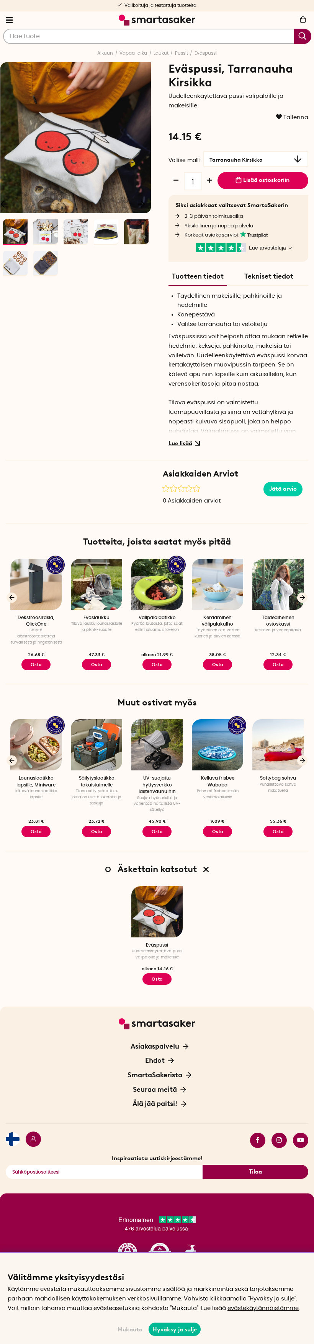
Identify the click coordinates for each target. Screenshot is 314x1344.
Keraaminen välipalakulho (217, 620)
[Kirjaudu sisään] (30, 1140)
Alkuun (105, 53)
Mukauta (130, 1329)
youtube (297, 1140)
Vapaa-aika (133, 53)
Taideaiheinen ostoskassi (278, 620)
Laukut (161, 53)
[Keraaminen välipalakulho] (217, 584)
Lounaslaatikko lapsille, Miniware (36, 781)
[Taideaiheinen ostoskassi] (278, 584)
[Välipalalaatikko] (157, 584)
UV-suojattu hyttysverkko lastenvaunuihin (157, 785)
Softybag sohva (278, 778)
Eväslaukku (96, 617)
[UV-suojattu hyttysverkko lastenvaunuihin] (157, 744)
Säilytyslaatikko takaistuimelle (96, 781)
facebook (254, 1140)
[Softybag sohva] (278, 744)
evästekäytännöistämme (263, 1308)
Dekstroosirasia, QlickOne (36, 620)
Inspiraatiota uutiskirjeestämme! (157, 1158)
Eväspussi (206, 53)
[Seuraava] (141, 203)
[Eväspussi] (157, 911)
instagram (276, 1140)
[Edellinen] (12, 597)
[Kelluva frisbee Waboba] (217, 744)
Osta (36, 664)
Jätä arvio (283, 488)
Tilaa (255, 1171)
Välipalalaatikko (157, 617)
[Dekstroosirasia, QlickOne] (36, 584)
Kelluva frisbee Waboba (217, 781)
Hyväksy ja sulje (174, 1329)
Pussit (181, 53)
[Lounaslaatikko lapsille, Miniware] (36, 744)
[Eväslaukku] (96, 584)
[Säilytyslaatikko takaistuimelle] (96, 744)
